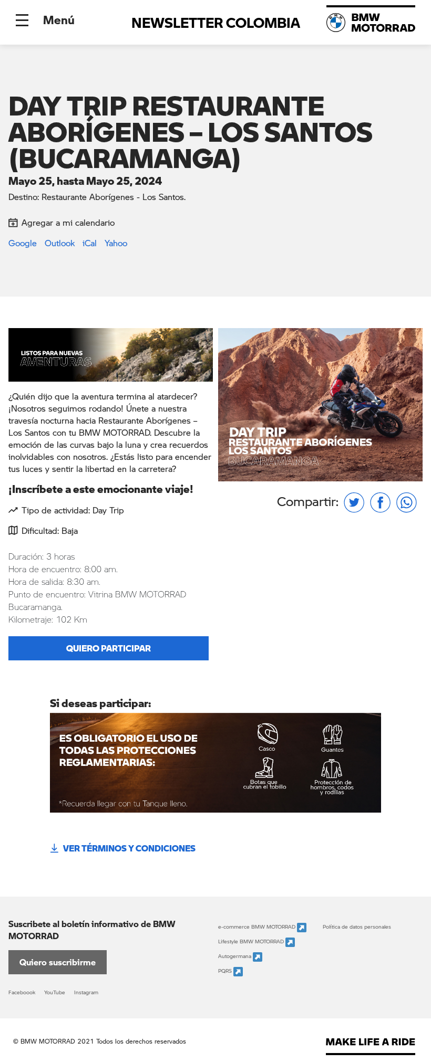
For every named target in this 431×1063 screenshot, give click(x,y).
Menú (59, 19)
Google (22, 243)
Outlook (60, 243)
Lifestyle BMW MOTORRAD (251, 941)
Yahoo (116, 243)
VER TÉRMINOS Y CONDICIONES (129, 848)
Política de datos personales (357, 926)
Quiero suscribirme (57, 962)
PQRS (225, 971)
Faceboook (21, 992)
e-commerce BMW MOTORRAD (257, 927)
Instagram (86, 992)
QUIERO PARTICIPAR (108, 648)
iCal (90, 243)
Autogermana (235, 956)
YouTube (54, 992)
